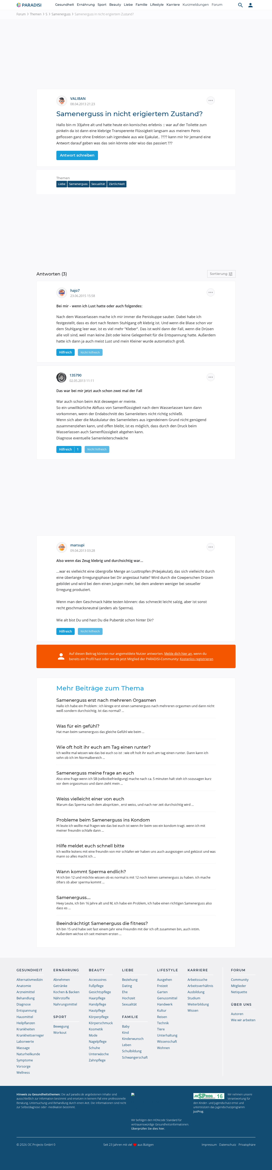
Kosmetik (96, 1029)
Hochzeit (128, 998)
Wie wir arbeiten (243, 1020)
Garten (162, 992)
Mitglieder (238, 986)
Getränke (60, 986)
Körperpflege (99, 1017)
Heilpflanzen (26, 1023)
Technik (163, 1023)
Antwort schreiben (77, 155)
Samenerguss (61, 14)
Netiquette (239, 992)
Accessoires (98, 979)
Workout (60, 1032)
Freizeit (162, 986)
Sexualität (98, 184)
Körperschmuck (101, 1023)
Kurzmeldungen (196, 5)
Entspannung (27, 1010)
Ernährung (86, 5)
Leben (126, 1045)
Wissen (193, 1010)
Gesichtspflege (100, 992)
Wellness (23, 1072)
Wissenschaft (167, 1041)
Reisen (162, 1017)
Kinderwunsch (133, 1039)
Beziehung (130, 979)
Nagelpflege (98, 1041)
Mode (93, 1035)
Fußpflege (96, 986)
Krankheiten (26, 1029)
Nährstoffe (61, 998)
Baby (125, 1026)
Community (240, 979)
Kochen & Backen (66, 992)
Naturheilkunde (28, 1054)
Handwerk (164, 1004)
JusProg (198, 1111)
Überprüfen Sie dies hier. (148, 1128)
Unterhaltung (167, 1035)
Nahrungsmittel (65, 1004)
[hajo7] (63, 292)
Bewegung (61, 1026)
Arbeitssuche (197, 979)
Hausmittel (25, 1017)
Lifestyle (157, 5)
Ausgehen (164, 979)
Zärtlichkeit (117, 184)
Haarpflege (97, 998)
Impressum (209, 1145)
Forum (217, 5)
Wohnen (163, 1048)
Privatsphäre (247, 1145)
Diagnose (24, 1004)
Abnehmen (61, 979)
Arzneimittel (26, 992)
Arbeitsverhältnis (200, 986)
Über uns (241, 1004)
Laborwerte (25, 1041)
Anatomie (24, 986)
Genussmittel (167, 998)
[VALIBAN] (63, 100)
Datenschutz (227, 1145)
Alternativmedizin (30, 979)
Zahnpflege (97, 1060)
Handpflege (97, 1004)
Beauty (115, 5)
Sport (102, 5)
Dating (127, 986)
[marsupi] (63, 547)
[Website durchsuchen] (241, 5)
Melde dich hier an (178, 653)
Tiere (161, 1029)
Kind (125, 1032)
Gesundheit (64, 5)
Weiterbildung (198, 1004)
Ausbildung (196, 992)
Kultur (161, 1010)
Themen (35, 14)
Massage (23, 1048)
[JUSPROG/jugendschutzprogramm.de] (208, 1096)
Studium (194, 998)
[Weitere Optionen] (211, 100)
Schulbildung (132, 1051)
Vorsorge (23, 1066)
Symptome (25, 1060)
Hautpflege (97, 1010)
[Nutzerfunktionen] (250, 5)
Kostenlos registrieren (196, 659)
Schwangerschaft (135, 1057)
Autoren (237, 1014)
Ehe (125, 992)
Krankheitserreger (30, 1035)
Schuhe (94, 1048)
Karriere (173, 5)
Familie (141, 5)
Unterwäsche (99, 1054)
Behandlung (26, 998)
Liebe (128, 5)
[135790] (62, 377)
